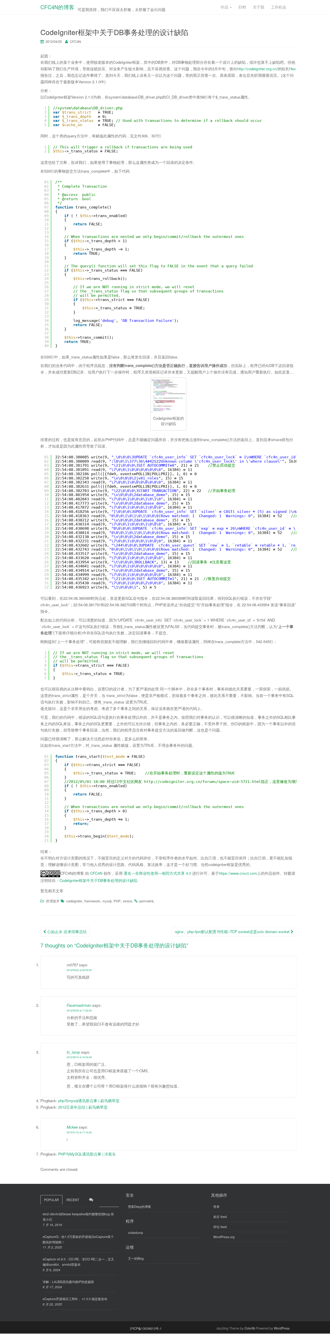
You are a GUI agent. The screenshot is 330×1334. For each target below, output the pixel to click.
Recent (72, 1200)
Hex (292, 68)
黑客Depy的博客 (139, 1206)
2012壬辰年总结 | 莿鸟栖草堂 (83, 1107)
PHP (117, 901)
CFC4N (75, 41)
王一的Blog (136, 1258)
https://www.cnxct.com (238, 873)
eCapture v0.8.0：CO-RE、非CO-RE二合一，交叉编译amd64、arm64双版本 (78, 1262)
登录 (216, 1206)
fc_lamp (73, 1052)
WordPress (282, 1328)
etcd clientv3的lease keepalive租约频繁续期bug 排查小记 (78, 1217)
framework (92, 901)
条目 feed (220, 1216)
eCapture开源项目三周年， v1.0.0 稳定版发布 (75, 1299)
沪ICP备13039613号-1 (146, 1328)
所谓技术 (52, 901)
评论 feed (220, 1226)
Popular (51, 1200)
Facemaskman (79, 1005)
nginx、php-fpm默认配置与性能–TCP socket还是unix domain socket (233, 931)
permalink (146, 901)
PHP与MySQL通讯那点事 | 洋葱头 (87, 1154)
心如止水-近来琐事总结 (66, 931)
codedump (135, 1232)
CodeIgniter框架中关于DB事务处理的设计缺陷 (98, 880)
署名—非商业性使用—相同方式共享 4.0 (158, 873)
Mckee (72, 1127)
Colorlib (249, 1328)
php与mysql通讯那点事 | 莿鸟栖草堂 (88, 1100)
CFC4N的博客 (57, 7)
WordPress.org (224, 1237)
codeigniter (74, 901)
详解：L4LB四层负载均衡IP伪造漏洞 (68, 1281)
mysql (106, 901)
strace (127, 901)
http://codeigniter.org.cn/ (257, 68)
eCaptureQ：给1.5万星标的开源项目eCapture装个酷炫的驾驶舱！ (78, 1239)
